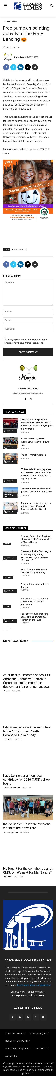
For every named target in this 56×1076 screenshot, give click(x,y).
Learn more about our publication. (34, 985)
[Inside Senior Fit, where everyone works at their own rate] (10, 442)
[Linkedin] (20, 67)
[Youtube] (43, 1017)
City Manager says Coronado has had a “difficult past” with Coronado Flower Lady (26, 731)
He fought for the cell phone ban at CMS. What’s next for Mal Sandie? (28, 870)
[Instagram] (31, 398)
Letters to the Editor (12, 788)
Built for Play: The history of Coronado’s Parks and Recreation (35, 601)
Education (8, 577)
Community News (10, 21)
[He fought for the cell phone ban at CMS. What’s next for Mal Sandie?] (28, 852)
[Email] (28, 67)
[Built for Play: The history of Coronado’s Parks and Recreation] (10, 602)
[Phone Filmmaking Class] (10, 458)
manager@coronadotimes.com (28, 995)
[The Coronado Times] (28, 6)
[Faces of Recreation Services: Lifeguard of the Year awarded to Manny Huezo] (10, 540)
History (7, 606)
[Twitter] (13, 67)
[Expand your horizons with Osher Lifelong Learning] (10, 573)
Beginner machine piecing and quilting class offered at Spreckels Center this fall (36, 506)
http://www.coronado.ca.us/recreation (28, 393)
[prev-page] (5, 519)
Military (7, 691)
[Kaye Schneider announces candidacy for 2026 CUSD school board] (28, 759)
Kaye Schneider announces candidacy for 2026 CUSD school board (27, 779)
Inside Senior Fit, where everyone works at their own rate (35, 441)
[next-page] (10, 519)
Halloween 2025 (18, 249)
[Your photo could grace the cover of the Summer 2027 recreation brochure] (10, 617)
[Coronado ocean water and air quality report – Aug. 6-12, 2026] (10, 492)
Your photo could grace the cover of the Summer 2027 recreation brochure (34, 617)
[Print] (35, 67)
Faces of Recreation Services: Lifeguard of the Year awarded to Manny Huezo (36, 539)
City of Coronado (21, 57)
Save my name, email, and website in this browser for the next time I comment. (25, 341)
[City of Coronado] (8, 57)
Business (8, 739)
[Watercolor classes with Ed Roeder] (10, 588)
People (7, 544)
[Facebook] (6, 67)
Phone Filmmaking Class (33, 455)
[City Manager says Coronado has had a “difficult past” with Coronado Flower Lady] (28, 710)
